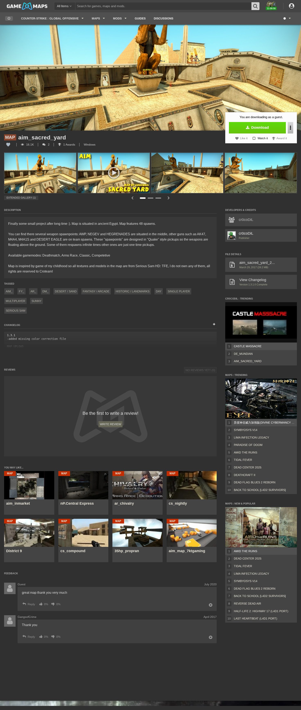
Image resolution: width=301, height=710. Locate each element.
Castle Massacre (247, 346)
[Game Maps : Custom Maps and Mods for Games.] (27, 6)
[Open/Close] (214, 324)
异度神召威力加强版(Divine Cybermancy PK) (264, 422)
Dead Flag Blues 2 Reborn (254, 482)
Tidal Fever (243, 459)
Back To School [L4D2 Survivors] (260, 490)
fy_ (21, 291)
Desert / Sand (66, 291)
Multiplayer (15, 301)
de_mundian (243, 353)
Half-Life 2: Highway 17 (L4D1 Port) (261, 611)
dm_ (45, 291)
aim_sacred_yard (247, 361)
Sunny (36, 301)
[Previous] (132, 198)
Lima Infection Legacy (251, 437)
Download (259, 127)
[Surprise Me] (286, 18)
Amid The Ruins (245, 452)
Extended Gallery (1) (21, 197)
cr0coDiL (246, 233)
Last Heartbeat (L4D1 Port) (255, 618)
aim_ (9, 291)
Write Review (110, 424)
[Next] (168, 198)
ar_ (33, 291)
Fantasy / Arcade (96, 291)
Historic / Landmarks (132, 291)
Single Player (179, 291)
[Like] (8, 144)
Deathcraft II (244, 475)
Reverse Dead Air (247, 603)
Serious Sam (15, 310)
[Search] (255, 6)
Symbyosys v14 (245, 430)
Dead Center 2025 (247, 467)
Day (158, 291)
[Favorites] (9, 18)
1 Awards (68, 144)
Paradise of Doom (248, 445)
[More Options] (290, 127)
